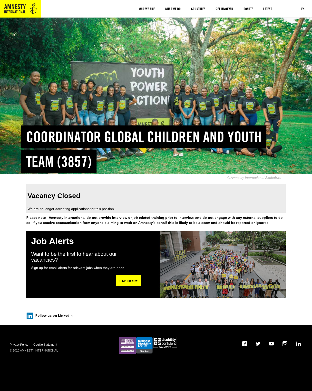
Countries (198, 9)
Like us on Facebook (245, 344)
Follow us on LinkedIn (54, 315)
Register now (128, 281)
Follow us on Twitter (258, 344)
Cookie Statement (45, 344)
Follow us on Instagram (285, 344)
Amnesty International (20, 9)
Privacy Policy (19, 344)
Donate (248, 9)
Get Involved (224, 9)
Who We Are (147, 9)
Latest (267, 9)
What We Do (173, 9)
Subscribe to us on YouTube (271, 344)
